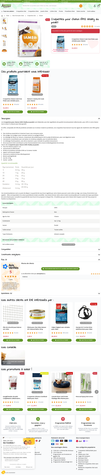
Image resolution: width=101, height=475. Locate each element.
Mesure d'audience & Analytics (11, 460)
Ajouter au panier (13, 112)
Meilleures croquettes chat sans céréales (88, 469)
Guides (30, 458)
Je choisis (18, 467)
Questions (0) (6, 293)
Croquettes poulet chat (68, 244)
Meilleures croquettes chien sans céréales (88, 465)
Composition (5, 249)
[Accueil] (2, 16)
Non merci (7, 467)
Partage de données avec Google (12, 459)
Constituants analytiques (10, 254)
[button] (3, 472)
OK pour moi (29, 467)
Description (5, 118)
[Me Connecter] (94, 6)
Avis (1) (4, 260)
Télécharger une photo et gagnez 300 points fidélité (61, 269)
